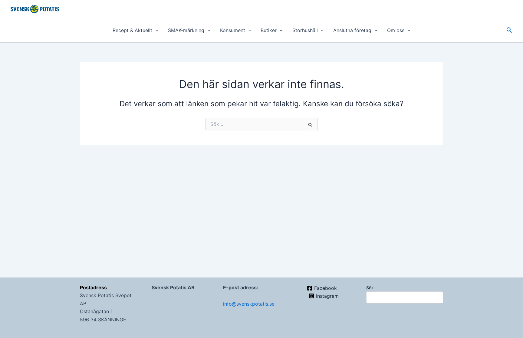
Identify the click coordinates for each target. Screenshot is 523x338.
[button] (155, 30)
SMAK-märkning (186, 30)
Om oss (395, 30)
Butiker (269, 30)
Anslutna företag (352, 30)
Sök (370, 287)
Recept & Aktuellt (132, 30)
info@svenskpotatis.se (249, 304)
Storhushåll (305, 30)
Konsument (232, 30)
